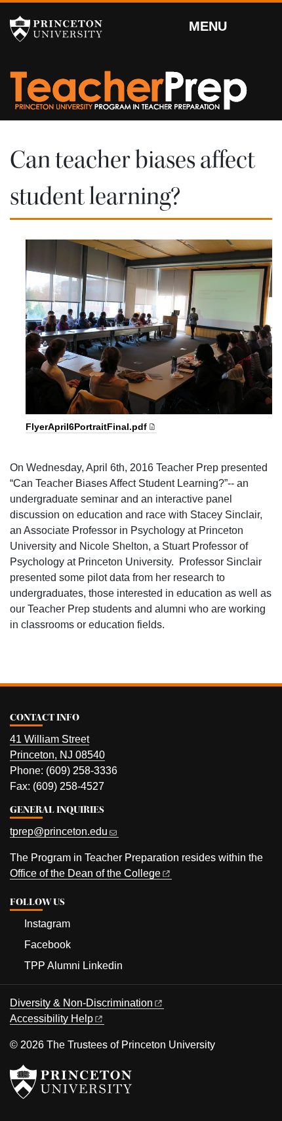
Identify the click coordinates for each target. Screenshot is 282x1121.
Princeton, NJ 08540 (57, 754)
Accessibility (51, 1018)
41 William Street (49, 739)
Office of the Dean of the (85, 873)
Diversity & (81, 1002)
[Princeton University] (62, 29)
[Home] (128, 95)
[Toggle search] (264, 25)
